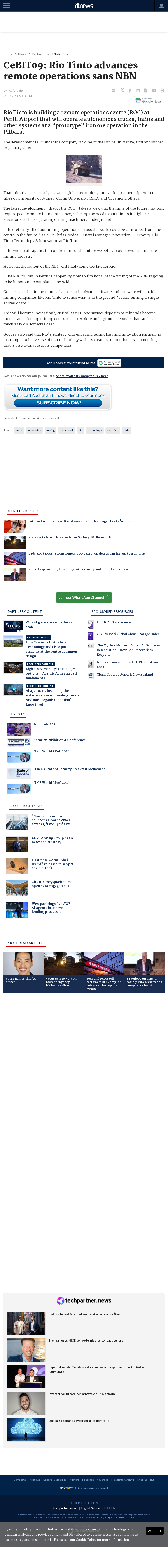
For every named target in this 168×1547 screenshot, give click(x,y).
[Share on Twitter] (122, 90)
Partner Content (25, 611)
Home (8, 54)
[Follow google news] (148, 100)
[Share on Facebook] (130, 91)
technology (95, 430)
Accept (154, 1531)
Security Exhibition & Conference (60, 740)
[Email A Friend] (154, 91)
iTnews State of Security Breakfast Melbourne (69, 770)
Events (17, 714)
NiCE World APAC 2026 (52, 752)
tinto (127, 430)
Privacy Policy (103, 1517)
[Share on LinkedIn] (138, 91)
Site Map (142, 1479)
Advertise (102, 1479)
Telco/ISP (61, 54)
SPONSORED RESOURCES (112, 611)
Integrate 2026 (45, 725)
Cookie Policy (86, 1540)
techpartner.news (65, 1508)
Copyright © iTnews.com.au (20, 418)
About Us (35, 1479)
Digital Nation (90, 1508)
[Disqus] (84, 1054)
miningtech (67, 430)
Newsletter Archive (122, 1479)
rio (80, 430)
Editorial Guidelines (54, 1479)
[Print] (161, 91)
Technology (40, 54)
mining (50, 430)
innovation (34, 430)
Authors (74, 1479)
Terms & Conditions (124, 1517)
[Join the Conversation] (113, 91)
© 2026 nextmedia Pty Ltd (93, 1488)
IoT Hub (109, 1508)
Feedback (88, 1479)
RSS (152, 1479)
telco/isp (112, 430)
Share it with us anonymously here (82, 376)
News (22, 54)
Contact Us (20, 1479)
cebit (19, 430)
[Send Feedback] (146, 91)
